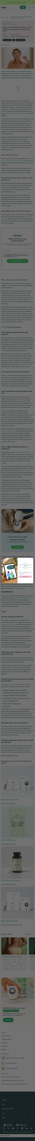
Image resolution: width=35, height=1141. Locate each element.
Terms (23, 574)
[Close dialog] (32, 558)
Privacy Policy (21, 574)
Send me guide (25, 576)
